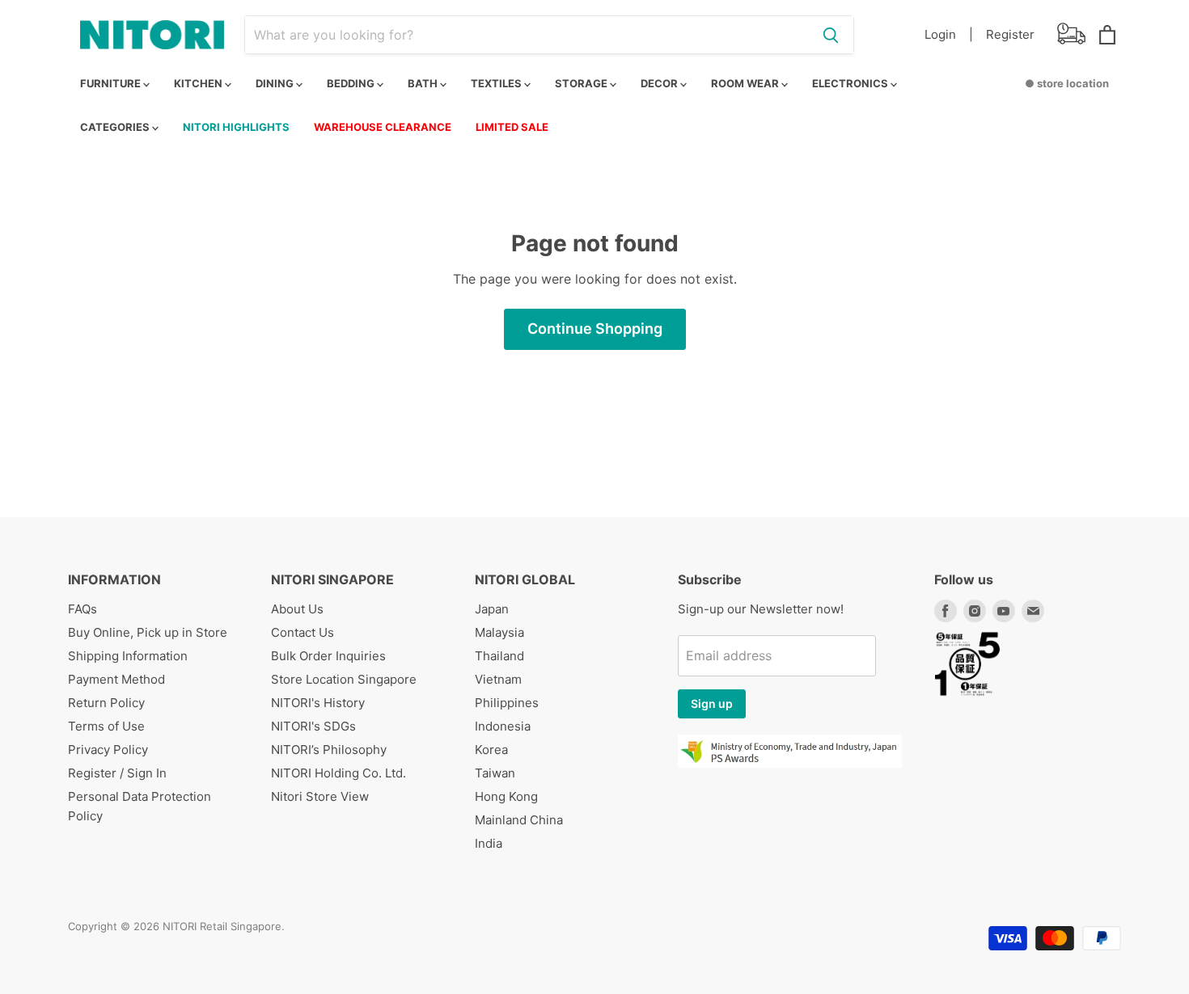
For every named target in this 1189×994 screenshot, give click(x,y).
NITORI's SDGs (313, 726)
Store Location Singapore (344, 679)
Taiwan (495, 773)
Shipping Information (128, 655)
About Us (297, 609)
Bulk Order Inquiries (328, 655)
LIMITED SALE (512, 126)
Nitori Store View (320, 796)
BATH (424, 83)
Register (1010, 34)
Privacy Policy (108, 749)
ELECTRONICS (851, 83)
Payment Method (116, 679)
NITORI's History (318, 702)
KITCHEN (199, 83)
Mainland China (519, 820)
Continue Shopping (594, 328)
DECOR (660, 83)
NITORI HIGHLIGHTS (236, 126)
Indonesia (503, 726)
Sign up (712, 703)
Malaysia (499, 632)
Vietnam (498, 679)
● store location (1067, 83)
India (488, 843)
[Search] (831, 35)
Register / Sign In (117, 773)
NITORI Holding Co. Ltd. (338, 773)
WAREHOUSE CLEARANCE (382, 126)
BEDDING (352, 83)
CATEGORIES (116, 126)
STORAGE (582, 83)
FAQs (82, 609)
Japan (492, 609)
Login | (949, 34)
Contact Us (302, 632)
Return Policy (106, 702)
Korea (491, 749)
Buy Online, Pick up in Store (147, 632)
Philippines (507, 702)
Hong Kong (506, 796)
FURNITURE (111, 83)
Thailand (499, 655)
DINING (276, 83)
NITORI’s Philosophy (329, 749)
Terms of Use (106, 726)
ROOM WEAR (746, 83)
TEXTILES (497, 83)
